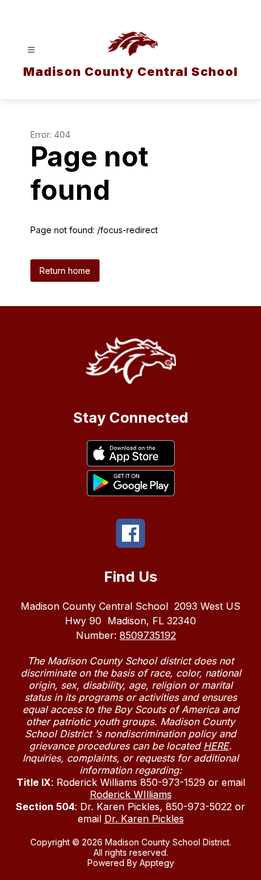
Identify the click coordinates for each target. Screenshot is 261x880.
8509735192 (148, 635)
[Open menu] (31, 50)
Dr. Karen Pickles (144, 819)
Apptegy (157, 863)
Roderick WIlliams (131, 794)
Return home (64, 270)
